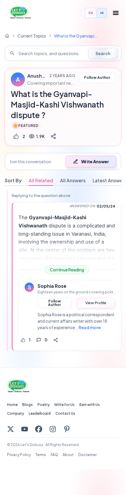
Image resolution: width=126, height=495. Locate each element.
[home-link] (7, 35)
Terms (40, 455)
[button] (63, 161)
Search (103, 53)
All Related (41, 180)
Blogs (27, 404)
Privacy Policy (19, 455)
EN (90, 13)
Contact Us (65, 413)
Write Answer (95, 161)
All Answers (73, 180)
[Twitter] (10, 429)
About (68, 455)
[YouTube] (24, 429)
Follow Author (97, 77)
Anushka (36, 76)
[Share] (53, 136)
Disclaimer (87, 455)
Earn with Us (89, 404)
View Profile (95, 303)
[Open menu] (115, 12)
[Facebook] (38, 429)
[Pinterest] (66, 429)
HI (101, 13)
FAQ (54, 455)
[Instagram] (52, 429)
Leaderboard (40, 413)
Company (15, 413)
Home (12, 404)
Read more (90, 327)
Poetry (44, 404)
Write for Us (64, 404)
